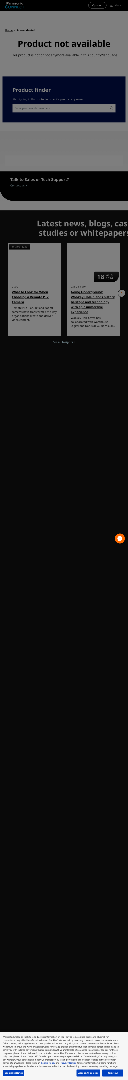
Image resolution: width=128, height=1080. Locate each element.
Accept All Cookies (88, 1072)
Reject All (113, 1072)
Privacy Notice (68, 1062)
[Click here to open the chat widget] (120, 538)
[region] (64, 1056)
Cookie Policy (48, 1062)
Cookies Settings (13, 1072)
